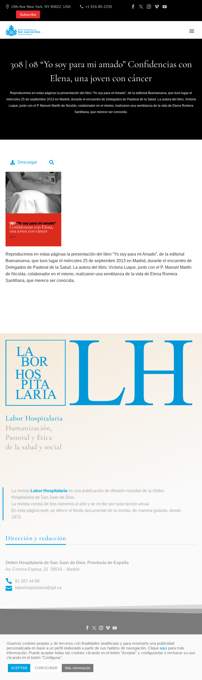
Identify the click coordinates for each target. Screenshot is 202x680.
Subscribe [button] (28, 14)
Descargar (27, 162)
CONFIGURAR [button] (46, 668)
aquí (163, 648)
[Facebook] (133, 6)
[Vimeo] (157, 6)
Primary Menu (191, 31)
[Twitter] (141, 6)
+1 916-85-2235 (98, 6)
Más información (77, 668)
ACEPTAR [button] (19, 668)
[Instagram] (149, 6)
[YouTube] (165, 6)
